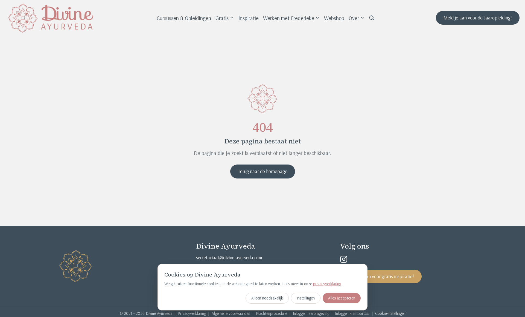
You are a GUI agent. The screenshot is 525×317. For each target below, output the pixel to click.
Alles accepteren (341, 298)
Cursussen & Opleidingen (184, 18)
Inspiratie (248, 18)
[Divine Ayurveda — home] (50, 18)
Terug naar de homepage (262, 171)
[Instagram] (344, 259)
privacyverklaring (327, 283)
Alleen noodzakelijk (267, 298)
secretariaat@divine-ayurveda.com (229, 257)
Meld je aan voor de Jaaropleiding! (478, 18)
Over (354, 18)
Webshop (334, 18)
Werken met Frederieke (288, 18)
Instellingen (306, 298)
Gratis (222, 18)
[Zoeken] (371, 18)
